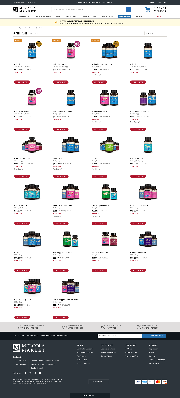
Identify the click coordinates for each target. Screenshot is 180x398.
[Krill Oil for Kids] (148, 155)
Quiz (149, 16)
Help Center (153, 349)
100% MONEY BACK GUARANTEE (113, 327)
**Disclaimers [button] (97, 381)
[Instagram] (30, 373)
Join (164, 2)
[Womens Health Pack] (109, 249)
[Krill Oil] (32, 61)
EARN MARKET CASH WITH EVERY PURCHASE (34, 327)
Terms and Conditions (157, 360)
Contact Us (31, 2)
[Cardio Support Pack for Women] (70, 296)
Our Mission (81, 356)
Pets (58, 16)
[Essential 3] (70, 155)
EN (153, 2)
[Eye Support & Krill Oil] (148, 108)
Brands (139, 16)
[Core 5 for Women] (32, 155)
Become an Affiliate (108, 349)
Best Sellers (124, 16)
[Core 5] (109, 155)
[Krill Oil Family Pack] (32, 296)
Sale (159, 16)
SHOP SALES (89, 395)
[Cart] (149, 8)
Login (159, 2)
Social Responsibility (85, 352)
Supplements (25, 16)
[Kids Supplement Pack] (109, 202)
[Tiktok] (35, 373)
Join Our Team (106, 356)
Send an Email (21, 364)
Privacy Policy (154, 363)
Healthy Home (107, 16)
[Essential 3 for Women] (70, 202)
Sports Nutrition (43, 16)
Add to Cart (22, 82)
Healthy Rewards (131, 352)
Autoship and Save (132, 356)
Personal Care (89, 16)
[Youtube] (40, 373)
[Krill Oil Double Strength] (109, 61)
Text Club (128, 349)
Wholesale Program (108, 352)
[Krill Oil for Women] (70, 61)
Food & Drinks (72, 16)
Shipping (152, 356)
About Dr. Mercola (83, 363)
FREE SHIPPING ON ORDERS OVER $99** (150, 327)
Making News (82, 360)
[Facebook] (25, 373)
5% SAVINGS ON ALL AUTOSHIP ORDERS (75, 327)
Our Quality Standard (84, 349)
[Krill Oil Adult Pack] (109, 108)
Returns (151, 352)
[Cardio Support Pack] (148, 249)
